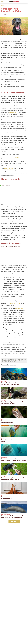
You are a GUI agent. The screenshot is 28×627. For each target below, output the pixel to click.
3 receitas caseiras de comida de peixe (12, 440)
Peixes (2, 438)
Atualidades (4, 381)
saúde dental (6, 39)
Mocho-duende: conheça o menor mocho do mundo (12, 421)
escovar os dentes (14, 303)
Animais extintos (5, 514)
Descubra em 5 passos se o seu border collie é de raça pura (14, 402)
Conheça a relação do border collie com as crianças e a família (12, 478)
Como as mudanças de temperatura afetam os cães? (13, 497)
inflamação (12, 112)
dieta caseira (19, 308)
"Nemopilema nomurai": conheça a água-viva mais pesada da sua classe (13, 459)
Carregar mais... (14, 521)
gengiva (17, 156)
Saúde (2, 5)
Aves (2, 419)
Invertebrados (4, 457)
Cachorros (3, 400)
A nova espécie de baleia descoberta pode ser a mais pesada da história (13, 517)
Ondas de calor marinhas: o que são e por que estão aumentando (13, 383)
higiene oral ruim (8, 168)
